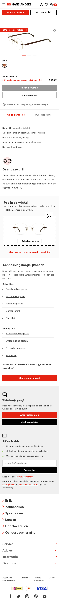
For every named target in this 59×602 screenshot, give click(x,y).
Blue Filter (11, 356)
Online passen (29, 95)
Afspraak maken (29, 415)
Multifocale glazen (15, 297)
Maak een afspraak (29, 378)
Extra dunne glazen (16, 348)
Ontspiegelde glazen (17, 341)
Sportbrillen (12, 514)
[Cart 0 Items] (51, 5)
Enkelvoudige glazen (16, 289)
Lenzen (9, 520)
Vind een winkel (43, 12)
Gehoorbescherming (18, 533)
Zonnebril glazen (14, 304)
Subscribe (29, 470)
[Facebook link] (10, 596)
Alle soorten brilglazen (17, 334)
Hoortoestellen (15, 527)
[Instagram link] (27, 596)
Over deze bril (43, 115)
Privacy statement (24, 477)
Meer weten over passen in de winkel (29, 252)
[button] (41, 5)
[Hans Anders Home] (20, 4)
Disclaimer (25, 578)
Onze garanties (16, 115)
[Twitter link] (18, 596)
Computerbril (13, 311)
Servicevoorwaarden (28, 485)
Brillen (8, 501)
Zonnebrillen (13, 507)
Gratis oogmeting (15, 12)
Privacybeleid (8, 485)
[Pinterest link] (36, 596)
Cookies (53, 578)
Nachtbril (10, 318)
